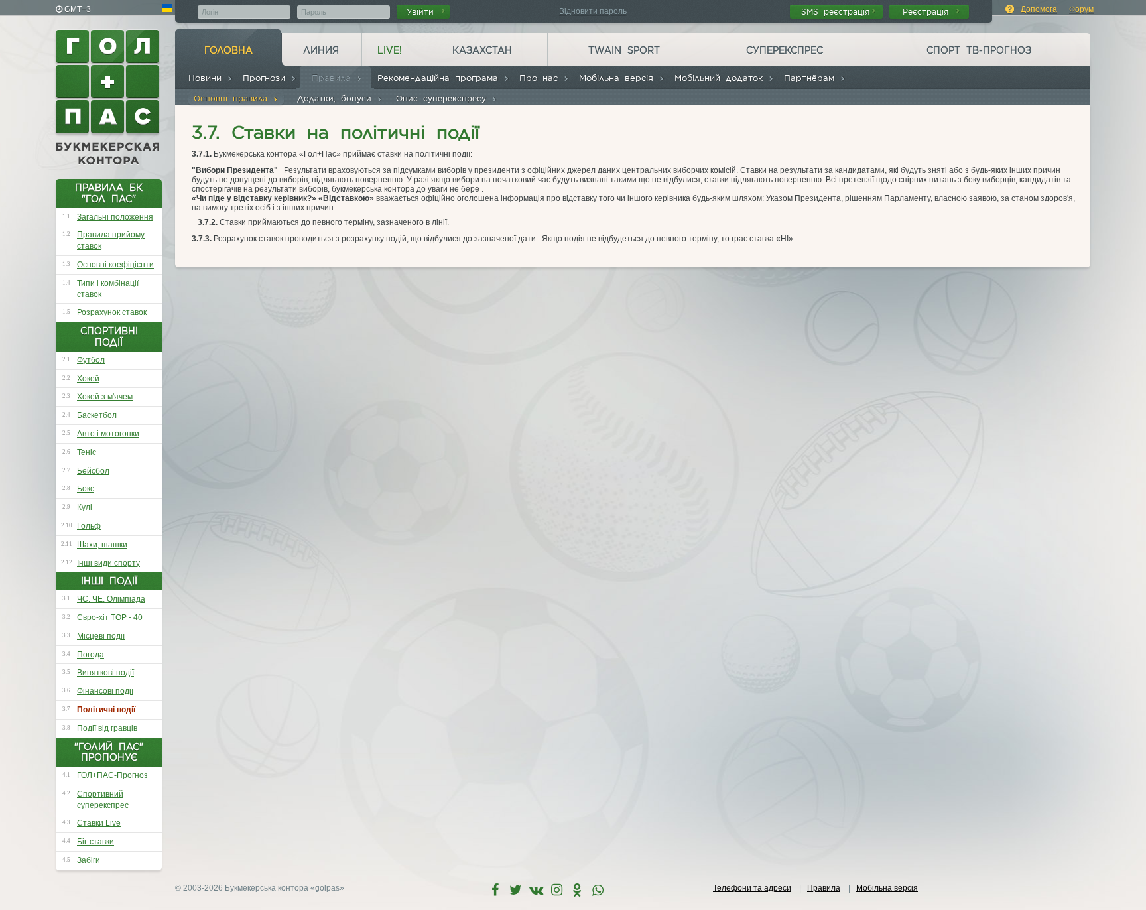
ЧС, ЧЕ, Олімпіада (111, 599)
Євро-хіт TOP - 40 (110, 617)
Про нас (541, 78)
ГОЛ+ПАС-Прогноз (112, 775)
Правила (334, 78)
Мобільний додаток (721, 78)
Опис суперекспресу (443, 98)
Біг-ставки (95, 841)
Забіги (88, 860)
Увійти (423, 12)
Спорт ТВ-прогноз (978, 50)
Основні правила (233, 98)
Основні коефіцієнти (115, 264)
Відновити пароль (593, 11)
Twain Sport (624, 50)
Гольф (89, 526)
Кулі (84, 507)
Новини (207, 78)
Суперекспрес (784, 50)
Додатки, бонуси (337, 98)
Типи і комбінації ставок (108, 289)
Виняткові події (105, 672)
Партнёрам (812, 78)
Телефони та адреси (752, 888)
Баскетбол (97, 415)
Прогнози (266, 78)
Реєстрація (928, 12)
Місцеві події (101, 636)
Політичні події (106, 709)
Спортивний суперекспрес (103, 799)
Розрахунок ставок (112, 312)
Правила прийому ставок (111, 240)
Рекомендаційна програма (440, 78)
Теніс (86, 452)
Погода (90, 654)
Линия (321, 50)
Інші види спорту (108, 563)
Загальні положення (115, 217)
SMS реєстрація (835, 12)
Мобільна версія (619, 78)
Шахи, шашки (102, 544)
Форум (1081, 9)
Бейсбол (93, 471)
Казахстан (482, 50)
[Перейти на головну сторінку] (109, 97)
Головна (228, 50)
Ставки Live (99, 823)
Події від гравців (107, 728)
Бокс (85, 488)
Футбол (91, 360)
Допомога (1039, 9)
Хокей (88, 378)
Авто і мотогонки (108, 433)
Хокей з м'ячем (105, 396)
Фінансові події (105, 691)
